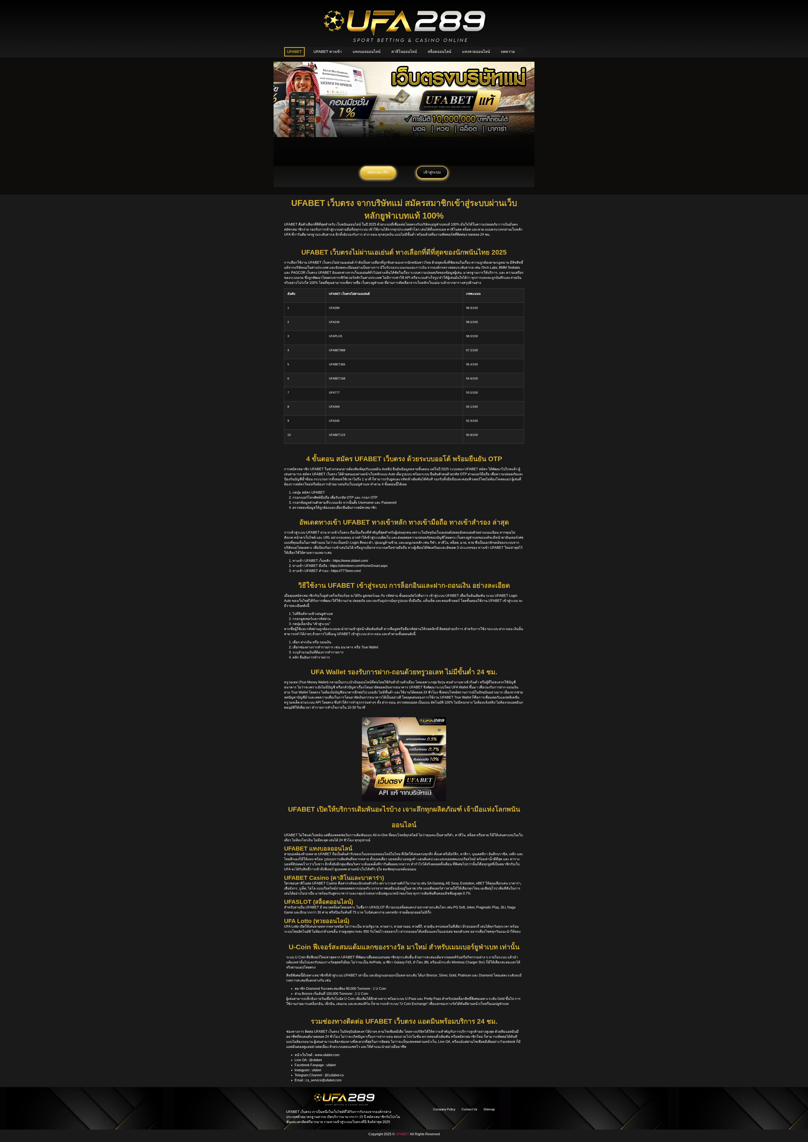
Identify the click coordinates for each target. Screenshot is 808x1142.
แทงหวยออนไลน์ (476, 51)
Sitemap (489, 1109)
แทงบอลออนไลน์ (366, 51)
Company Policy (444, 1109)
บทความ (508, 51)
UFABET (294, 51)
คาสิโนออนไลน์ (404, 51)
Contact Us (469, 1109)
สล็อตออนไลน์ (439, 51)
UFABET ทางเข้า (328, 51)
